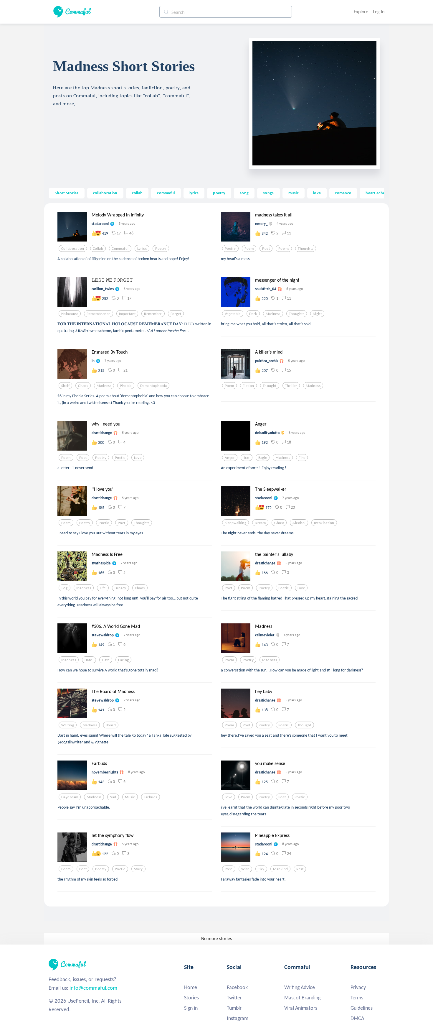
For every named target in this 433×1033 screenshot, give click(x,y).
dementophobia (153, 386)
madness (273, 314)
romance (343, 193)
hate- (89, 660)
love (317, 193)
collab (137, 193)
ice (246, 458)
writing (67, 725)
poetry (219, 193)
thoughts (305, 249)
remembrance (98, 314)
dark (253, 314)
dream (260, 523)
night (317, 314)
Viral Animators (300, 1008)
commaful (166, 193)
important (127, 314)
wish (245, 869)
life (103, 588)
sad (113, 797)
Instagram (237, 1018)
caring (123, 660)
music (293, 193)
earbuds (150, 797)
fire (302, 458)
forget (176, 314)
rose (229, 869)
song (244, 193)
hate (106, 660)
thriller (291, 386)
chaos (83, 386)
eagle (262, 458)
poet (266, 249)
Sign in (191, 1008)
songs (268, 193)
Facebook (237, 987)
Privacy (358, 987)
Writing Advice (299, 987)
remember (153, 314)
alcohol (298, 523)
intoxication (324, 523)
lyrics (194, 193)
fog (64, 588)
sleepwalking (235, 523)
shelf (65, 386)
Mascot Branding (302, 997)
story (138, 869)
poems (283, 249)
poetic (120, 458)
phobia (126, 386)
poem (249, 249)
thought (270, 386)
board (111, 725)
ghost (279, 523)
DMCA (357, 1018)
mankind (280, 869)
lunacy (120, 588)
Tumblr (234, 1008)
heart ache (375, 193)
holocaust (69, 314)
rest (299, 869)
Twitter (234, 997)
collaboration (105, 193)
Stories (191, 997)
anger (230, 458)
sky (261, 869)
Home (190, 987)
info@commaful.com (93, 987)
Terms (357, 997)
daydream (69, 797)
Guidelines (362, 1008)
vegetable (233, 314)
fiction (248, 386)
